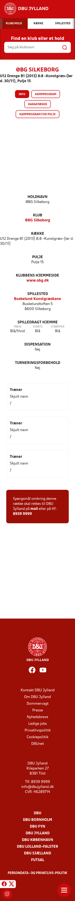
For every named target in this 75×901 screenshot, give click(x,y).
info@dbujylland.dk (37, 787)
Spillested (37, 294)
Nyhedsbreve (37, 717)
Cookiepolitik (37, 737)
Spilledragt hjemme (38, 322)
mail (34, 509)
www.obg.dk (37, 280)
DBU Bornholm (37, 820)
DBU (37, 813)
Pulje (37, 257)
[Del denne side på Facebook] (4, 884)
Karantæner (37, 104)
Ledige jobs (37, 724)
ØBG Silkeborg (37, 220)
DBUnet (37, 744)
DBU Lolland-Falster (37, 847)
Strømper (57, 326)
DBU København (37, 840)
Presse (37, 710)
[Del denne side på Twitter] (11, 884)
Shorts (37, 326)
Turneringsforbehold (37, 363)
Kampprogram (45, 94)
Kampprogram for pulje (37, 114)
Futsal (37, 860)
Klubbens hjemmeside (37, 275)
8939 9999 (22, 514)
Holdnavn (38, 197)
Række (37, 234)
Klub (37, 215)
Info (22, 94)
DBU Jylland (38, 833)
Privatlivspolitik (38, 730)
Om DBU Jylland (37, 697)
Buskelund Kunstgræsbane (37, 299)
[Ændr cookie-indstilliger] (7, 894)
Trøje (18, 326)
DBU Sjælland (37, 853)
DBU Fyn (37, 826)
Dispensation (37, 344)
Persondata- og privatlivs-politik (37, 873)
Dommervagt (38, 704)
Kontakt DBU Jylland (38, 690)
